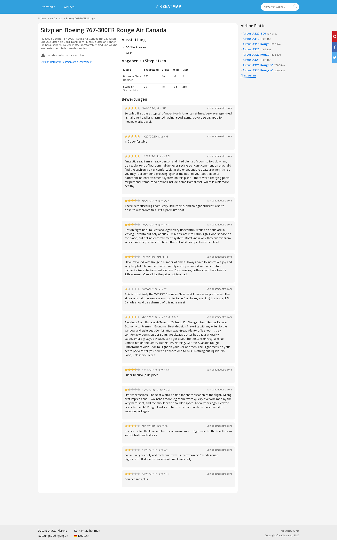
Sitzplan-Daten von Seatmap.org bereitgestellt (66, 62)
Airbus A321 (257, 60)
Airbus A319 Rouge (262, 44)
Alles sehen (248, 75)
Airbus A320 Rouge (262, 54)
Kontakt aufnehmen (87, 530)
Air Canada (56, 18)
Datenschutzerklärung (52, 530)
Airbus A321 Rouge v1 (264, 65)
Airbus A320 (257, 49)
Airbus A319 (257, 39)
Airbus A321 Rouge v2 (264, 70)
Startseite (48, 7)
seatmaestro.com (222, 108)
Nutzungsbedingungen (53, 535)
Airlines (69, 7)
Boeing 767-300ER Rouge (80, 18)
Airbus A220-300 (260, 33)
